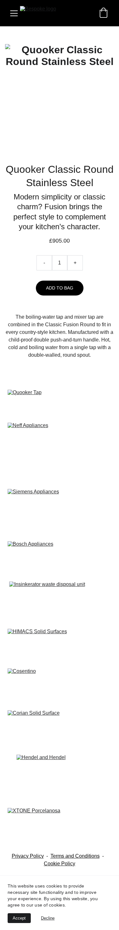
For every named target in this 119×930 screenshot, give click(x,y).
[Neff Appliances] (60, 436)
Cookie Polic (58, 863)
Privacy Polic (26, 856)
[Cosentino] (60, 686)
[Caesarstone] (60, 470)
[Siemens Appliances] (60, 498)
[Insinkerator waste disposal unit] (59, 602)
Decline (48, 918)
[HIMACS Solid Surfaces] (60, 643)
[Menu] (14, 13)
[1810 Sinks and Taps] (60, 524)
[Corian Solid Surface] (60, 729)
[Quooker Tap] (60, 403)
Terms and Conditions (75, 856)
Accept (19, 918)
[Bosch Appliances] (60, 558)
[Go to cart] (103, 13)
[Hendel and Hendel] (60, 779)
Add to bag (59, 287)
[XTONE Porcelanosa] (60, 827)
